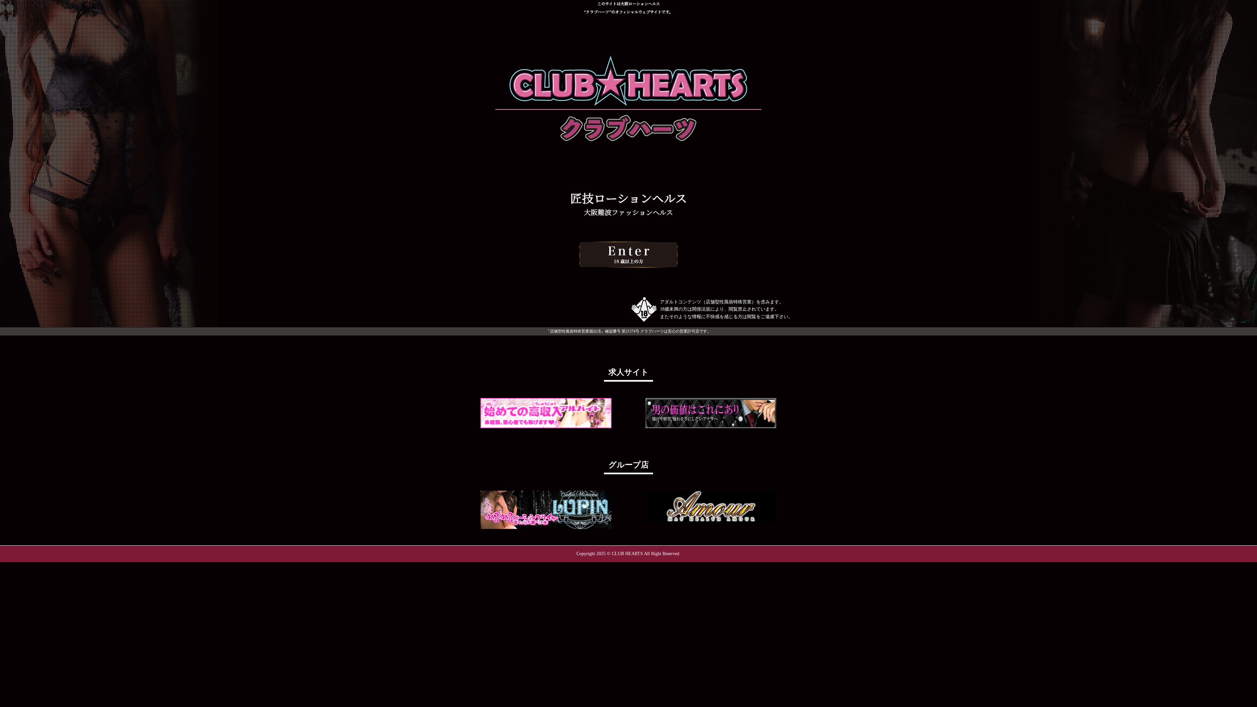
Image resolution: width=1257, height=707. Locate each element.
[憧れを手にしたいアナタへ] (711, 413)
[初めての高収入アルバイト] (546, 413)
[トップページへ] (628, 255)
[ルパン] (546, 510)
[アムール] (711, 506)
